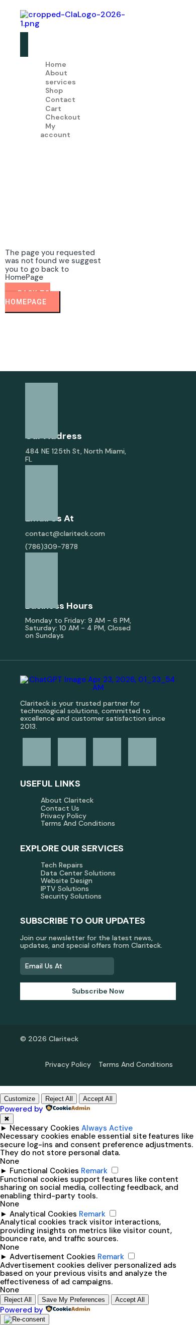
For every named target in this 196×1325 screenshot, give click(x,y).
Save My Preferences (73, 1299)
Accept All (98, 1098)
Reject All (59, 1098)
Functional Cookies (44, 1171)
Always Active (107, 1128)
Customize (19, 1098)
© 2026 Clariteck (49, 1038)
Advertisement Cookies (52, 1257)
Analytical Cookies (43, 1214)
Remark (94, 1171)
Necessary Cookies (44, 1128)
